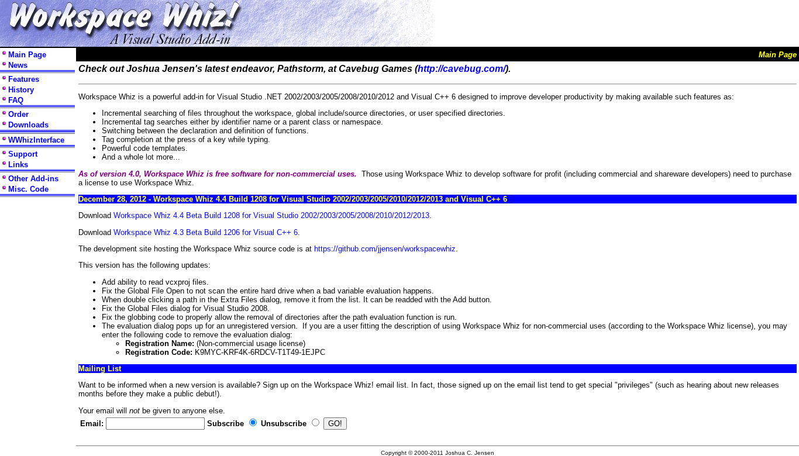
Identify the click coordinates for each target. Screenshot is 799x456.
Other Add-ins (33, 178)
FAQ (15, 100)
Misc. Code (28, 189)
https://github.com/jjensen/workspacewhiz (385, 248)
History (21, 89)
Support (22, 154)
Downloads (28, 124)
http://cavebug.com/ (461, 69)
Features (23, 79)
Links (18, 164)
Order (18, 114)
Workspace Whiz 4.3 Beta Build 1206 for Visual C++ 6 (205, 232)
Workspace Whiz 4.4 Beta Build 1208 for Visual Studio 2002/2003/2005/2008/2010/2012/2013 (271, 215)
